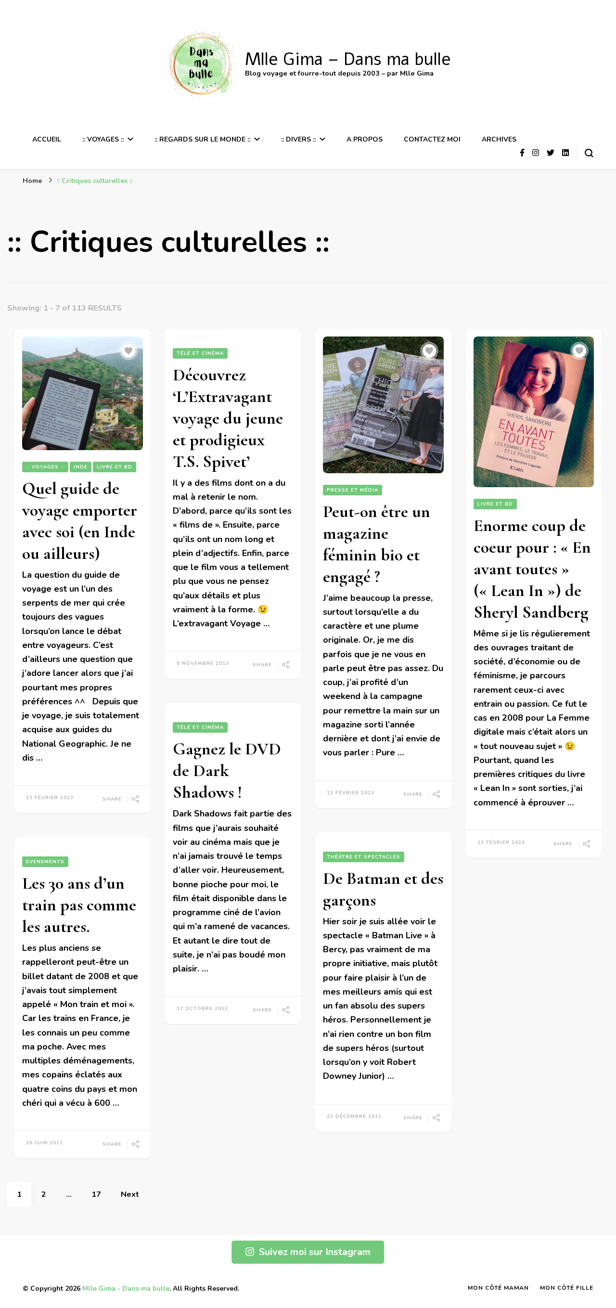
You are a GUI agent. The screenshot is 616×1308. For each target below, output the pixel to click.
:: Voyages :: (103, 139)
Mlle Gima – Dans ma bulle (348, 59)
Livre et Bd (114, 467)
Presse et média (352, 490)
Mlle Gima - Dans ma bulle (125, 1288)
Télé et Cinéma (200, 353)
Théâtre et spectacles (363, 857)
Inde (81, 467)
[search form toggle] (589, 153)
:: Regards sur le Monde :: (202, 139)
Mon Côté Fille (566, 1288)
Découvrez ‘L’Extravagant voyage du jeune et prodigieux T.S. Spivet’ (228, 418)
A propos (364, 139)
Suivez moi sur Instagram (315, 1251)
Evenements (45, 861)
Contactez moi (432, 139)
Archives (499, 139)
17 (101, 1194)
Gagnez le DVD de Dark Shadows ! (227, 770)
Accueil (46, 139)
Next (130, 1194)
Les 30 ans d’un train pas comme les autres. (79, 905)
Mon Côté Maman (498, 1288)
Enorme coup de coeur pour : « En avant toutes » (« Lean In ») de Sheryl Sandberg (532, 568)
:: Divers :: (298, 139)
